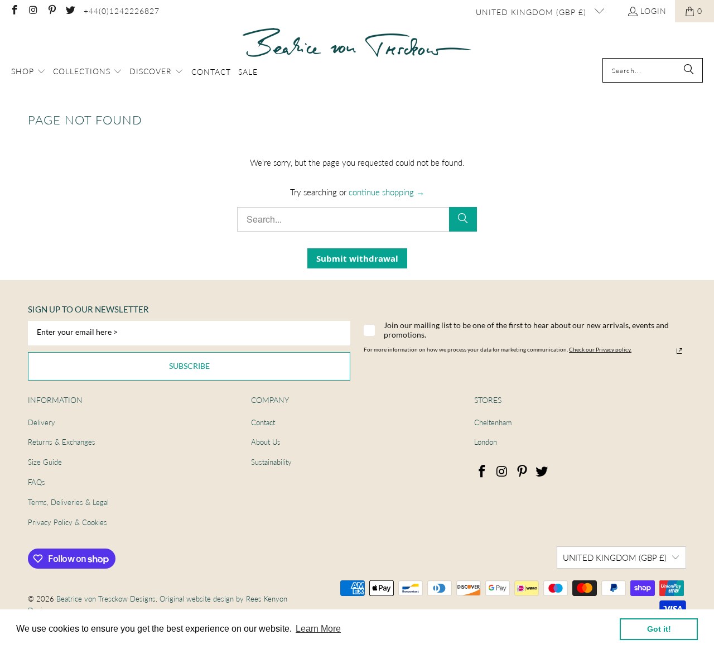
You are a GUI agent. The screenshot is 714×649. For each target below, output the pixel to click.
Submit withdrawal (357, 258)
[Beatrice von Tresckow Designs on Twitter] (70, 11)
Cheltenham (493, 422)
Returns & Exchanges (61, 442)
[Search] (689, 70)
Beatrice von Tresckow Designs (106, 598)
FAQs (36, 482)
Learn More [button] (318, 628)
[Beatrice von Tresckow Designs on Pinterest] (51, 11)
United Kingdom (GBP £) (532, 12)
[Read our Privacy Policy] (679, 351)
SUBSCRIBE (189, 366)
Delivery (41, 422)
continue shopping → (386, 192)
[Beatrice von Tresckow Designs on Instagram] (32, 11)
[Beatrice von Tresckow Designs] (357, 43)
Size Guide (45, 462)
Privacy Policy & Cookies (67, 522)
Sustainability (271, 462)
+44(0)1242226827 (122, 11)
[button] (28, 72)
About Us (266, 442)
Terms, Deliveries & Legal (68, 502)
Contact (263, 422)
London (485, 442)
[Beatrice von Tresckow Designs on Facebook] (14, 11)
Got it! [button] (659, 628)
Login (653, 11)
